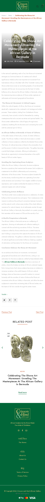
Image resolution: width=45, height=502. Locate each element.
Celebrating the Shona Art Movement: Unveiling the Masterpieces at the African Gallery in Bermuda (22, 380)
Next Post (39, 312)
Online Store (22, 438)
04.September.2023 (22, 61)
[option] (22, 359)
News (10, 15)
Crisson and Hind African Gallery (29, 491)
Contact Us (22, 459)
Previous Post (7, 312)
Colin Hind (9, 61)
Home (4, 15)
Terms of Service (23, 472)
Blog (22, 468)
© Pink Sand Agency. (22, 493)
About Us (22, 455)
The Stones (22, 442)
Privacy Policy (22, 476)
